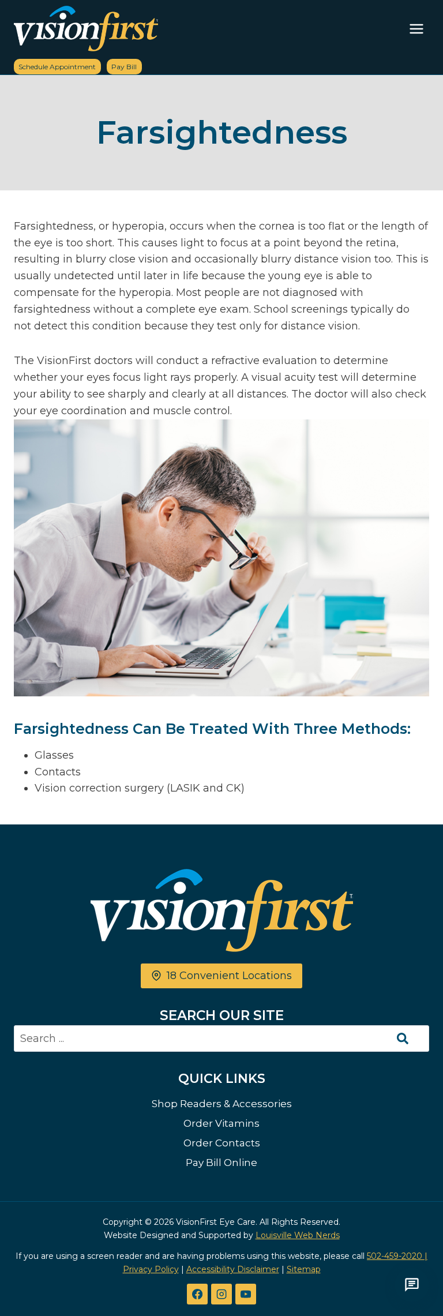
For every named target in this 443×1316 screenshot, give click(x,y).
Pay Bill (124, 66)
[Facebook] (197, 1294)
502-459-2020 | (397, 1256)
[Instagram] (221, 1294)
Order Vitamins (221, 1123)
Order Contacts (221, 1143)
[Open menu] (416, 28)
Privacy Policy (151, 1269)
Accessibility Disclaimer (232, 1269)
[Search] (402, 1038)
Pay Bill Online (221, 1162)
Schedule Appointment (57, 66)
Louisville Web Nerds (298, 1235)
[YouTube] (245, 1294)
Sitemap (304, 1269)
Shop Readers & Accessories (222, 1103)
